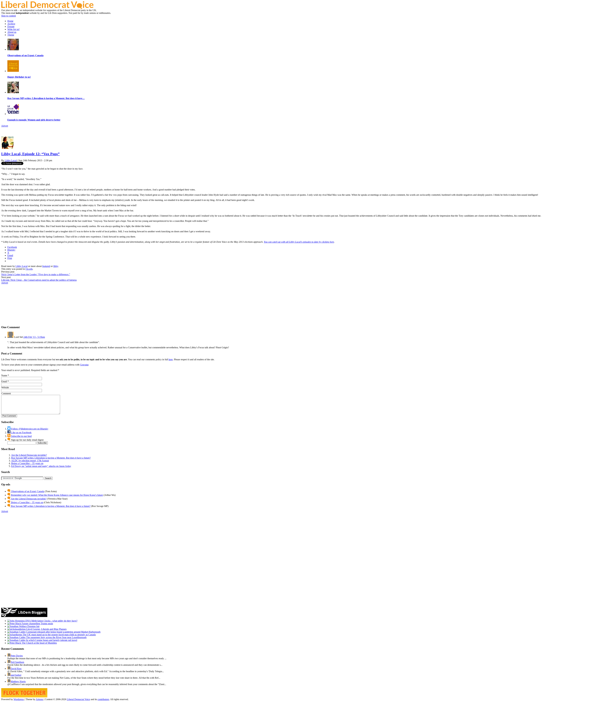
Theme (10, 35)
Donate (10, 26)
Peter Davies (16, 655)
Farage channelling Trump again (37, 623)
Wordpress (19, 699)
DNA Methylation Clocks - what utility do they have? (51, 620)
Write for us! (13, 29)
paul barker (15, 675)
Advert (4, 126)
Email (4, 381)
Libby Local (11, 160)
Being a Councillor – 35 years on (27, 463)
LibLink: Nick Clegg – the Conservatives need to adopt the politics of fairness (39, 280)
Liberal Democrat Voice (78, 699)
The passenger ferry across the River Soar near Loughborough (56, 637)
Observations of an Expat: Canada (27, 491)
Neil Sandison (17, 662)
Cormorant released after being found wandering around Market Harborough (63, 632)
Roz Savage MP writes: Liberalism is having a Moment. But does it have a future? (51, 458)
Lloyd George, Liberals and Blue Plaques (46, 629)
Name (4, 375)
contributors (103, 699)
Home (10, 21)
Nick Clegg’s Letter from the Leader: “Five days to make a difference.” (35, 274)
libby (55, 266)
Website (5, 387)
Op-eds (29, 269)
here (171, 359)
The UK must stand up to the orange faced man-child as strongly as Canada (59, 634)
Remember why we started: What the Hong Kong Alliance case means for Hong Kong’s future (56, 495)
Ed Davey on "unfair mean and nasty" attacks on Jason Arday (41, 466)
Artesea (39, 699)
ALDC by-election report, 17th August (30, 460)
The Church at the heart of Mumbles (39, 643)
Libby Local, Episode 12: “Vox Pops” (30, 154)
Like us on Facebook (20, 432)
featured (46, 266)
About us (11, 32)
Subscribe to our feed (21, 436)
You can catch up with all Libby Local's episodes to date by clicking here (299, 242)
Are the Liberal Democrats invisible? (29, 455)
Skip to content (8, 15)
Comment (6, 393)
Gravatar (84, 364)
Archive (11, 23)
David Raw (16, 668)
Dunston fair (33, 626)
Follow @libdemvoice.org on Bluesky (29, 428)
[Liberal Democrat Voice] (47, 8)
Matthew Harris (18, 681)
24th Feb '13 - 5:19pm (34, 337)
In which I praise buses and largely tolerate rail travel (51, 640)
